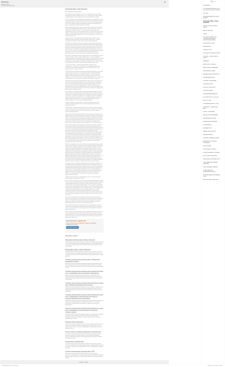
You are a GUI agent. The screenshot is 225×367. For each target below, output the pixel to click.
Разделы (86, 362)
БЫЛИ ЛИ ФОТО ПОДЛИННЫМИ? (210, 114)
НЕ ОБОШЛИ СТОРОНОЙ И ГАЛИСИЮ (211, 53)
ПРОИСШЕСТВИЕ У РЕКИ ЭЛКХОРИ (77, 249)
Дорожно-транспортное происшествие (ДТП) (80, 351)
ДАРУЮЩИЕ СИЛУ (207, 128)
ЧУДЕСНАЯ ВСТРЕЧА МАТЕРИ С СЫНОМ (215, 365)
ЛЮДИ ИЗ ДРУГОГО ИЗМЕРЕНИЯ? (210, 67)
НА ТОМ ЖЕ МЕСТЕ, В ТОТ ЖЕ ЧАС (211, 97)
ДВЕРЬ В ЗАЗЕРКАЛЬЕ (208, 30)
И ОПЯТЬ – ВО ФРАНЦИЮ (209, 111)
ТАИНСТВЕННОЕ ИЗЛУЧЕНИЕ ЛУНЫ (211, 158)
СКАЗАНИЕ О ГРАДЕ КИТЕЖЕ (209, 80)
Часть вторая (205, 13)
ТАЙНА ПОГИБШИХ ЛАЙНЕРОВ (210, 166)
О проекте (81, 362)
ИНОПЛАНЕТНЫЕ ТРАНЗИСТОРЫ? (211, 179)
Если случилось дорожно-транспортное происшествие (83, 331)
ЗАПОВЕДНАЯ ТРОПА (208, 83)
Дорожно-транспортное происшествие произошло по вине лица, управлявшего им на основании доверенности (84, 272)
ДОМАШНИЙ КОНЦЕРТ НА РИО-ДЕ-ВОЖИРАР (10, 365)
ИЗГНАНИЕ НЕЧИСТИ (208, 134)
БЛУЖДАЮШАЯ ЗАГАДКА (209, 43)
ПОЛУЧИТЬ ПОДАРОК (72, 227)
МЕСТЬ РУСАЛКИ (207, 100)
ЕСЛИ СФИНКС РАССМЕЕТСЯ (209, 149)
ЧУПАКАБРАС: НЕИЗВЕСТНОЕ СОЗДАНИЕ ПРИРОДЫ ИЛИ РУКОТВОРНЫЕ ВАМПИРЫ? (210, 38)
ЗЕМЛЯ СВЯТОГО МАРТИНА (209, 64)
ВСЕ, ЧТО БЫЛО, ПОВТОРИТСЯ (210, 155)
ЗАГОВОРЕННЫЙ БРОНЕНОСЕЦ (210, 93)
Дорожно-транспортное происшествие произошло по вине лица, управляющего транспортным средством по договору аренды (84, 310)
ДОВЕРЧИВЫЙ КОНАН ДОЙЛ (209, 118)
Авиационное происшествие (74, 341)
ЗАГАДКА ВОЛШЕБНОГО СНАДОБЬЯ (211, 152)
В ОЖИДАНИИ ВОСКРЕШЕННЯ (210, 121)
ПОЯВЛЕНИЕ (206, 60)
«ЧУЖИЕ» (205, 33)
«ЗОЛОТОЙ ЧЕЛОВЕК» (208, 90)
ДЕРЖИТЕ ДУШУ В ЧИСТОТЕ (209, 131)
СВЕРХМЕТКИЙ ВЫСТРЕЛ (209, 77)
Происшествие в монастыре (74, 322)
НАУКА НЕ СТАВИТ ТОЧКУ (209, 87)
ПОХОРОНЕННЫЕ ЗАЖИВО (209, 70)
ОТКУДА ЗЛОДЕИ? (207, 145)
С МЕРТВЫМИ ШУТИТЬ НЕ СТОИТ (211, 103)
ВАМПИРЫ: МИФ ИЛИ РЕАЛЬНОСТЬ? (211, 74)
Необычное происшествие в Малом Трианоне (80, 240)
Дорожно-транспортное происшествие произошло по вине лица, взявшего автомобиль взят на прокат (84, 284)
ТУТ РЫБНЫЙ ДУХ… (207, 124)
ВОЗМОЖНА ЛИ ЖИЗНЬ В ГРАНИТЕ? (211, 137)
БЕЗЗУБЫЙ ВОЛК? (207, 46)
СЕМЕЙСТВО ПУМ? (207, 49)
